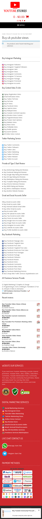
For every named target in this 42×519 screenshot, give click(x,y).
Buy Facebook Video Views (13, 267)
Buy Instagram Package (12, 79)
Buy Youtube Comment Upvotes (14, 113)
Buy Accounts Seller (10, 211)
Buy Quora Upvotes (10, 132)
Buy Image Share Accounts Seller (15, 223)
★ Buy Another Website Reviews (13, 191)
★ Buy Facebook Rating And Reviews (14, 172)
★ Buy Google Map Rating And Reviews (15, 175)
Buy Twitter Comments (11, 145)
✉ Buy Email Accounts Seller (11, 204)
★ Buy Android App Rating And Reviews (15, 170)
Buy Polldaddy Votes (11, 127)
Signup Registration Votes (12, 94)
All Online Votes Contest (12, 134)
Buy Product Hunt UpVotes (13, 120)
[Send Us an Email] (18, 20)
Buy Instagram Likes (11, 69)
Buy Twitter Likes (9, 150)
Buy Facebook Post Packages (14, 253)
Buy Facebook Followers (12, 257)
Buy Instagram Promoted (12, 81)
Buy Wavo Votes (9, 125)
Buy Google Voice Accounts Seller (15, 221)
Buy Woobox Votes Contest (13, 115)
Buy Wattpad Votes (10, 111)
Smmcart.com (7, 293)
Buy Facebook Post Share (12, 269)
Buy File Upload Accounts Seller (14, 214)
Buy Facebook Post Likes (12, 246)
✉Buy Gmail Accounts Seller (11, 202)
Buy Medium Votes (10, 122)
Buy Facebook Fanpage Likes (13, 241)
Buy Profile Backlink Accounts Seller (16, 230)
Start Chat (18, 446)
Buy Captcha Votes (10, 108)
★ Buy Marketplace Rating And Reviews (15, 179)
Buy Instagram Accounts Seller (14, 225)
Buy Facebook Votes (11, 106)
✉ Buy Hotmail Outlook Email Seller (13, 207)
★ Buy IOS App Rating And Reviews (13, 177)
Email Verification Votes (12, 97)
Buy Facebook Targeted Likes (14, 243)
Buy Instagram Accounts (12, 83)
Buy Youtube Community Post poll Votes (24, 510)
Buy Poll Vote (8, 101)
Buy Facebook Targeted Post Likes (15, 248)
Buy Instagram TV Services (13, 76)
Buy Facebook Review (11, 260)
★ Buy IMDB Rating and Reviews (13, 186)
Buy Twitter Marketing (11, 152)
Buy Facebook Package (12, 255)
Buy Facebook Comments (12, 264)
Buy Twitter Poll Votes (11, 154)
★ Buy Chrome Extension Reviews (13, 184)
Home (3, 34)
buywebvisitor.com (32, 274)
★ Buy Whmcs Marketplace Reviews (14, 189)
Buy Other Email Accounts (12, 209)
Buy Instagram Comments (13, 74)
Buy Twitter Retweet (11, 157)
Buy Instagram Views (11, 72)
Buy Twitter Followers (11, 147)
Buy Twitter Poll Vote (11, 99)
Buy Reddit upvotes (10, 129)
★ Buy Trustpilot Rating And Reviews (14, 182)
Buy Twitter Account (11, 159)
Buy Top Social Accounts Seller (14, 216)
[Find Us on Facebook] (22, 20)
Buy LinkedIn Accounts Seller (13, 228)
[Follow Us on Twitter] (24, 20)
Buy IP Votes (8, 104)
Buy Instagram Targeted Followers (15, 67)
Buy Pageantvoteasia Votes (13, 118)
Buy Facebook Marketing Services (15, 271)
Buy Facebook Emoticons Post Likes (16, 250)
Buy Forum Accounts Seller (13, 218)
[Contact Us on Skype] (20, 20)
